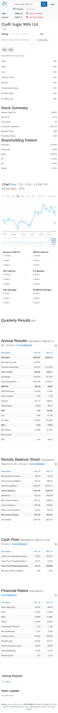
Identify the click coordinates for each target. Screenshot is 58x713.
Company (19, 9)
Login (52, 4)
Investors (31, 9)
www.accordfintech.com (15, 704)
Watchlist (43, 40)
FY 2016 (6, 682)
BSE (11, 50)
